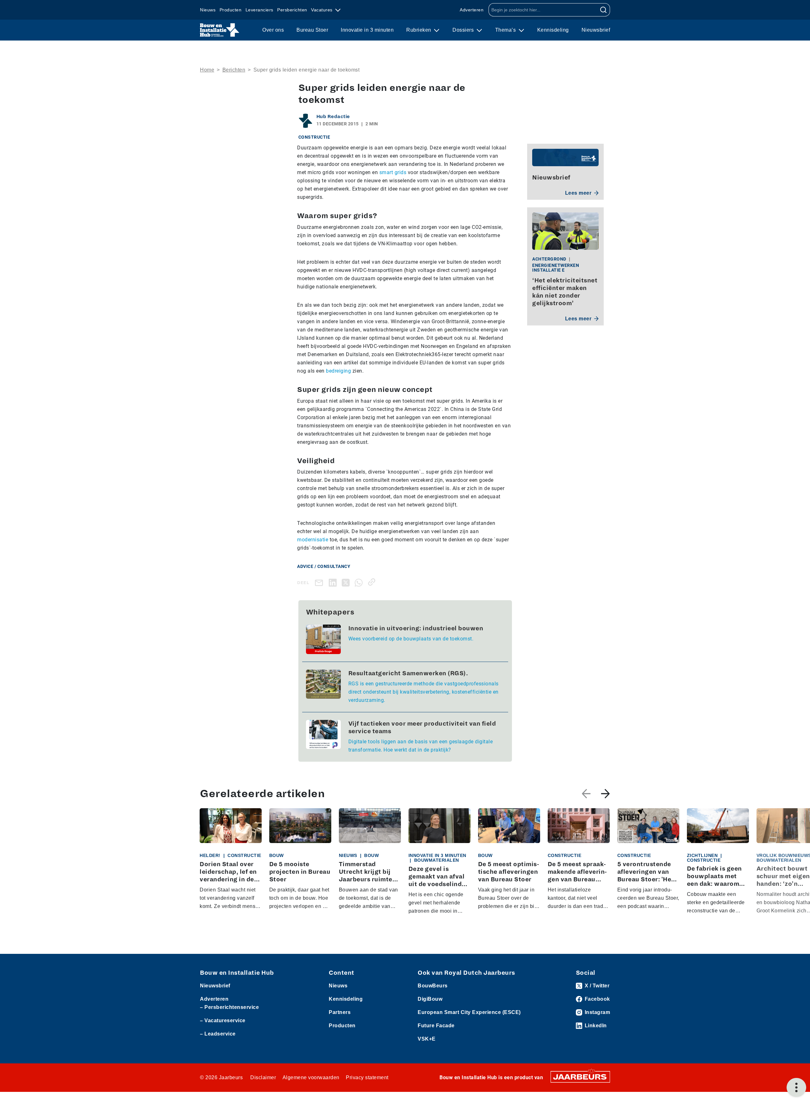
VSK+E (427, 1039)
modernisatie (312, 540)
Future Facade (436, 1025)
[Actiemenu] (796, 1087)
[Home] (220, 30)
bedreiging (338, 371)
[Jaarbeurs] (580, 1077)
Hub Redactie (333, 116)
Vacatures (322, 9)
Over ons (273, 30)
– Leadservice (218, 1033)
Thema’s (506, 30)
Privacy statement (367, 1077)
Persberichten (292, 9)
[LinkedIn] (334, 582)
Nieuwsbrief (596, 30)
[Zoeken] (603, 9)
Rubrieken (419, 30)
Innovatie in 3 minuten (367, 30)
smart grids (393, 172)
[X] (347, 582)
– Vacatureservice (223, 1020)
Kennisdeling (553, 30)
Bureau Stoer (312, 30)
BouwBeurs (433, 985)
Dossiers (463, 30)
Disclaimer (263, 1077)
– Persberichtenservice (229, 1007)
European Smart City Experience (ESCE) (469, 1012)
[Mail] (320, 582)
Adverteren (471, 9)
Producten (231, 9)
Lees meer (578, 193)
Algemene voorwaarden (311, 1077)
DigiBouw (430, 999)
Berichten (234, 69)
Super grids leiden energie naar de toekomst (306, 69)
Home (207, 69)
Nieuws (207, 9)
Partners (340, 1012)
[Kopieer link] (373, 582)
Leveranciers (259, 9)
